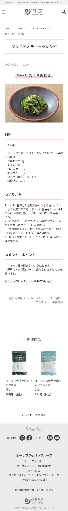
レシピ (19, 28)
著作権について (44, 490)
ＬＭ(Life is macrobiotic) (34, 480)
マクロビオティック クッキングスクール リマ (34, 475)
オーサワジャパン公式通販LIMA (34, 466)
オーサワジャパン (34, 461)
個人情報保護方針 (24, 490)
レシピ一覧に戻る (35, 415)
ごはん (31, 28)
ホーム (8, 28)
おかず (43, 28)
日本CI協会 (34, 470)
